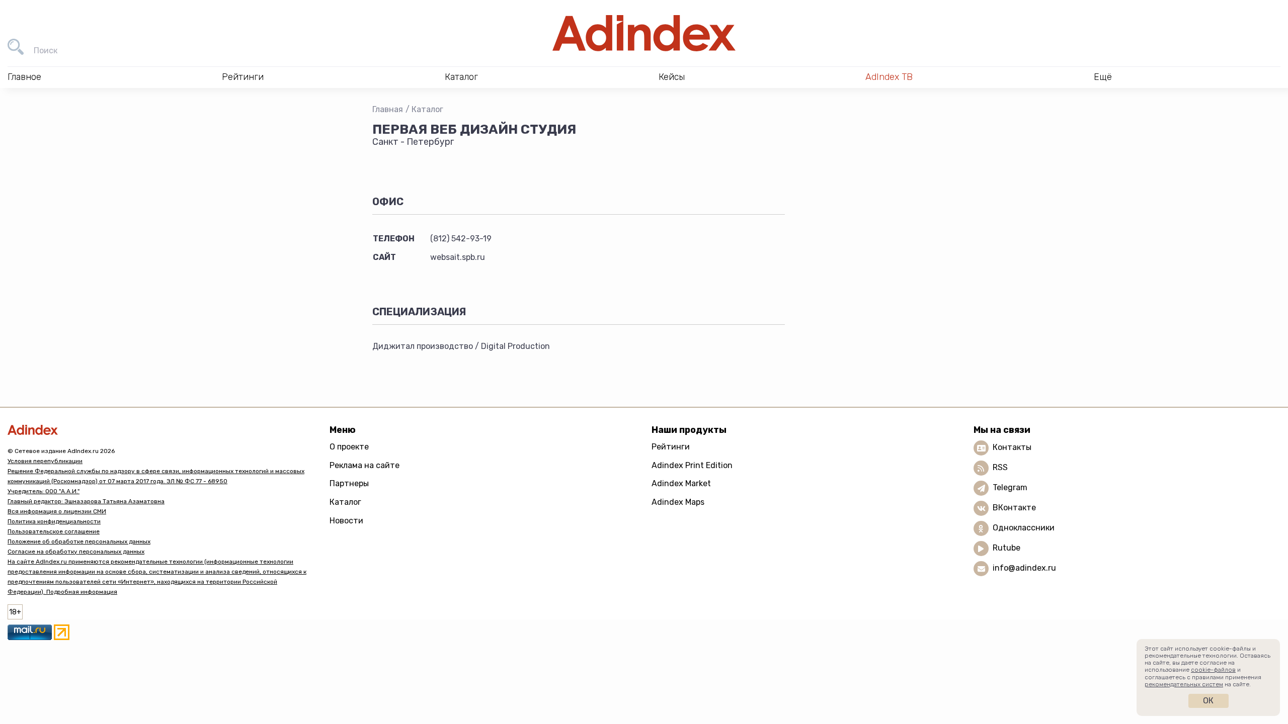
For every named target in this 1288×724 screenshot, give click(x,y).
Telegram (1010, 487)
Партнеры (349, 483)
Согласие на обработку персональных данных (76, 551)
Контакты (1012, 447)
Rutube (1006, 548)
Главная (387, 109)
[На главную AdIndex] (644, 33)
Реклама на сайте (364, 465)
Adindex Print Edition (692, 465)
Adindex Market (681, 483)
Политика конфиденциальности (54, 521)
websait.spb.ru (457, 257)
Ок (1208, 700)
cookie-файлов (1213, 669)
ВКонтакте (1014, 507)
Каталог (427, 109)
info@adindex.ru (1024, 568)
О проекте (349, 446)
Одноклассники (1024, 527)
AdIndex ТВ (889, 76)
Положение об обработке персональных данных (79, 541)
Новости (346, 520)
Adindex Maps (678, 502)
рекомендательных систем (1184, 684)
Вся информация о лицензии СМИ (57, 511)
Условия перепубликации (45, 461)
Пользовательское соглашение (54, 531)
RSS (1000, 467)
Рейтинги (671, 446)
